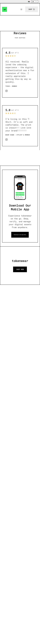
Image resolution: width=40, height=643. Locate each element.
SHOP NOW (20, 269)
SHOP (30, 9)
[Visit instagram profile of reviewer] (6, 91)
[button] (21, 9)
